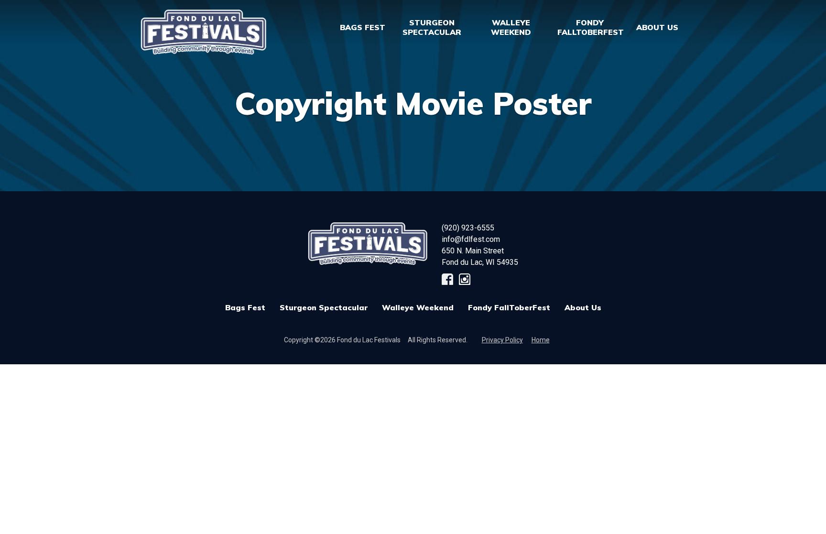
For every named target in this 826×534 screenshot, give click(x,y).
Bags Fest (362, 27)
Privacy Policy (502, 340)
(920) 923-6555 (468, 227)
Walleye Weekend (418, 307)
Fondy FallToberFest (509, 307)
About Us (583, 307)
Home (541, 340)
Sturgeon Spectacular (324, 307)
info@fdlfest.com (471, 239)
